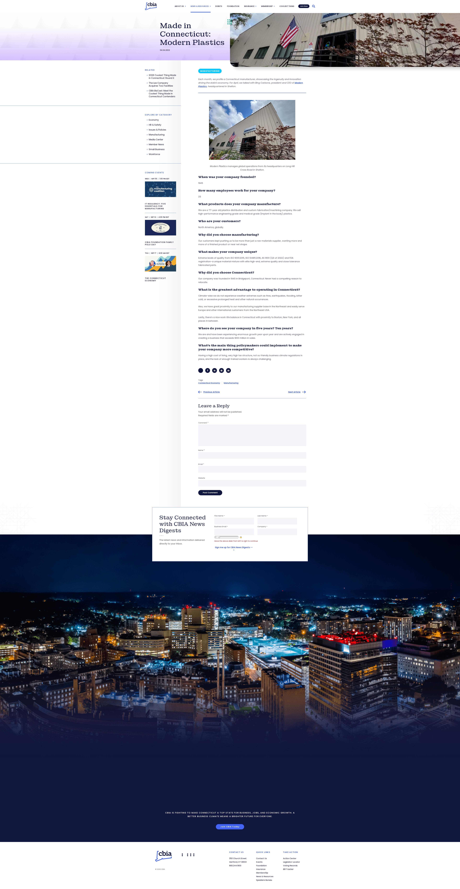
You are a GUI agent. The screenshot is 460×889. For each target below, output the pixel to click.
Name (201, 450)
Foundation (233, 6)
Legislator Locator (291, 862)
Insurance (249, 6)
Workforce (154, 154)
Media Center (156, 139)
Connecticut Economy (209, 383)
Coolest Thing (286, 6)
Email (201, 464)
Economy (154, 120)
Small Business (157, 149)
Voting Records (290, 865)
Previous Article (211, 392)
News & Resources (200, 6)
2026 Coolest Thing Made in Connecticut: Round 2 (162, 76)
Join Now (304, 6)
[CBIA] (151, 6)
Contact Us (261, 858)
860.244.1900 (235, 865)
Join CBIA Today (230, 826)
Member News (156, 144)
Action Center (289, 858)
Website (201, 478)
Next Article (294, 392)
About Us (179, 6)
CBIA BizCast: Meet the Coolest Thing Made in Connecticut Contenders (162, 93)
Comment (203, 423)
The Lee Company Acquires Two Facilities (161, 84)
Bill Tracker (288, 869)
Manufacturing (231, 383)
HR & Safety (155, 124)
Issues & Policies (157, 129)
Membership (267, 6)
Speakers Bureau (264, 880)
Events (218, 6)
